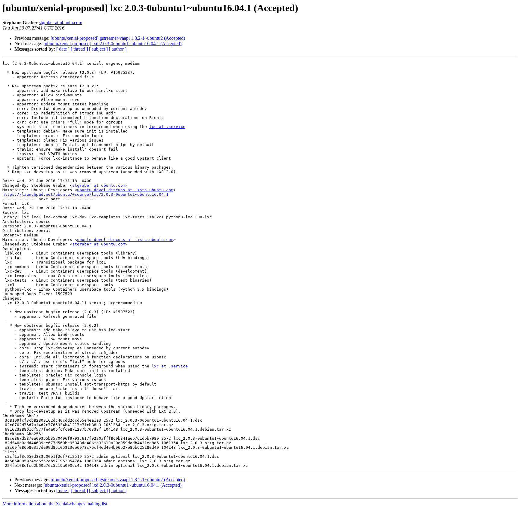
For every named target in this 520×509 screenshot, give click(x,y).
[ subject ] (98, 49)
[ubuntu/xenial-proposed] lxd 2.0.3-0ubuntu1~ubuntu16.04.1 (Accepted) (112, 43)
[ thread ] (79, 49)
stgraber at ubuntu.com (60, 22)
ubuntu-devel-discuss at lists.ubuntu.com (125, 190)
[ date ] (63, 49)
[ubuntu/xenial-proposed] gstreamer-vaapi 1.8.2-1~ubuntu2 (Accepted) (118, 38)
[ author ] (117, 49)
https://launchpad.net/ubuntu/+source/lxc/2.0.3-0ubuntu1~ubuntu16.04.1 (85, 194)
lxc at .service (167, 126)
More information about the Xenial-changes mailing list (54, 503)
